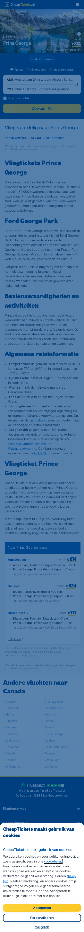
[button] (42, 927)
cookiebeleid (53, 861)
